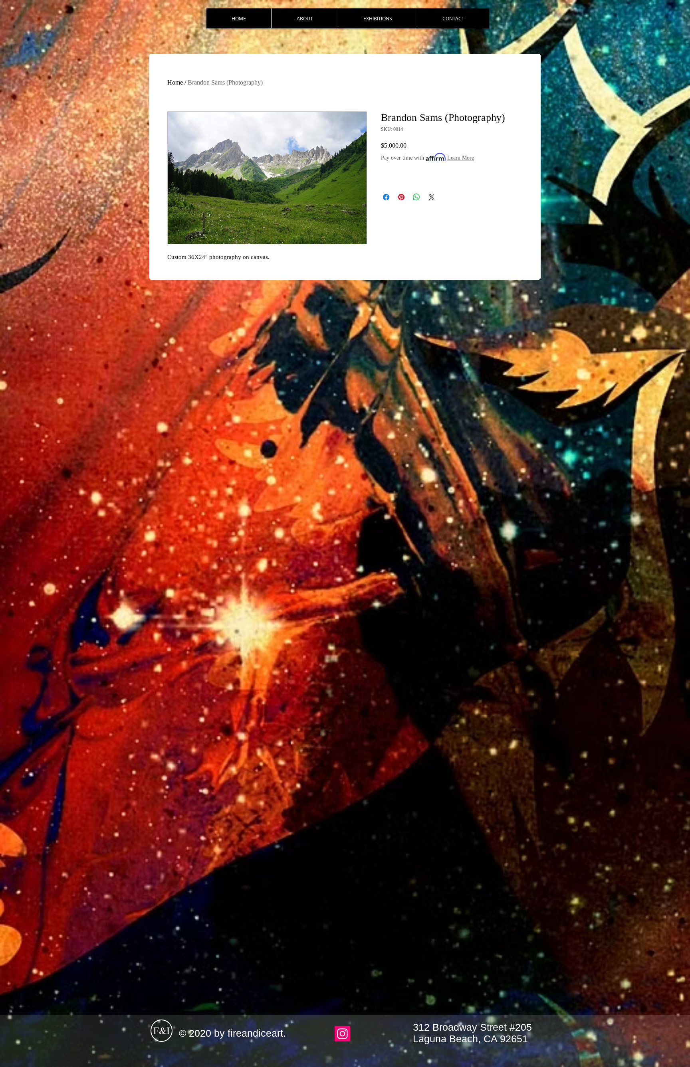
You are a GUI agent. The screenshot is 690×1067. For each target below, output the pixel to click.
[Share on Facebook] (386, 197)
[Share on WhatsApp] (416, 197)
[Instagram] (342, 1033)
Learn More (460, 158)
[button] (377, 18)
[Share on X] (431, 197)
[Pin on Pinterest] (401, 197)
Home (175, 82)
